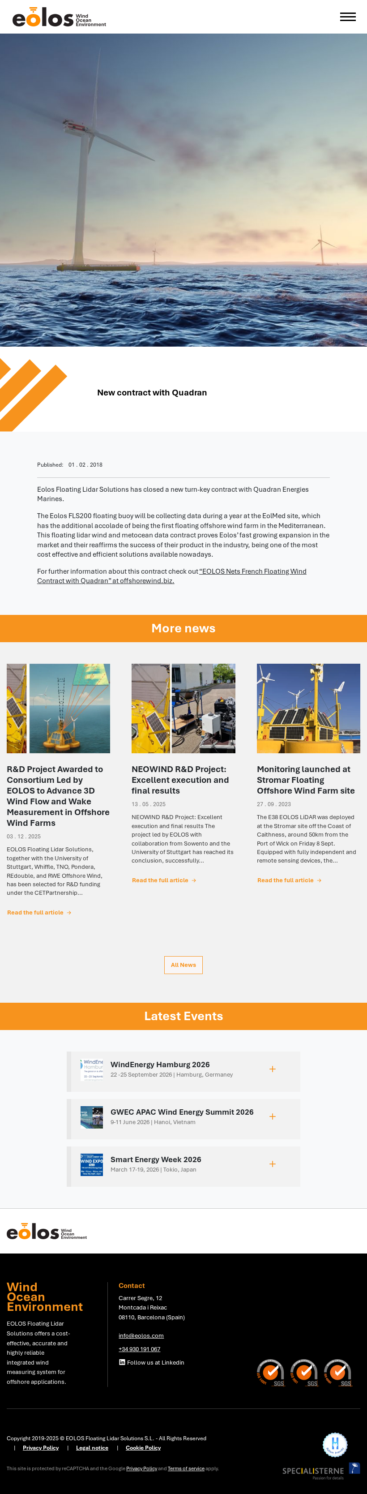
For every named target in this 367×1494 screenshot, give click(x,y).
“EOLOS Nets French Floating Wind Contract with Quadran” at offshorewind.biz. (172, 576)
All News (183, 965)
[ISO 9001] (307, 1372)
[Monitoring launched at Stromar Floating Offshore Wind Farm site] (308, 708)
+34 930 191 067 (139, 1349)
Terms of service (186, 1468)
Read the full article (36, 912)
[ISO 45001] (338, 1372)
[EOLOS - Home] (60, 16)
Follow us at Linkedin (155, 1362)
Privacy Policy (141, 1468)
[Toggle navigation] (348, 17)
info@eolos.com (141, 1335)
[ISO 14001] (273, 1372)
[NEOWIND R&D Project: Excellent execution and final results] (183, 708)
